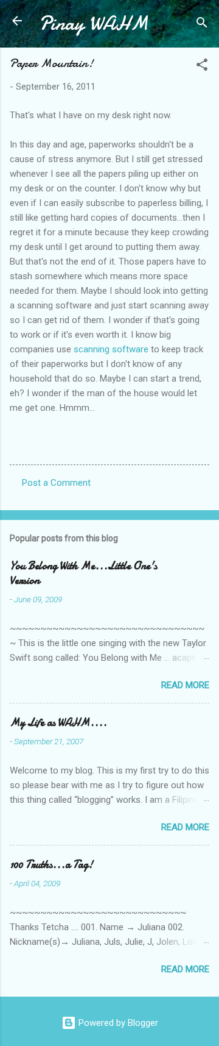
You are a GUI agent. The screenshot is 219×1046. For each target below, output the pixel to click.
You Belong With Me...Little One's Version (83, 573)
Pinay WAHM (93, 23)
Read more (185, 685)
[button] (202, 66)
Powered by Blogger (117, 1022)
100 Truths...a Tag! (51, 864)
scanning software (111, 349)
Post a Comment (56, 482)
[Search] (202, 24)
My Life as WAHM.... (58, 722)
